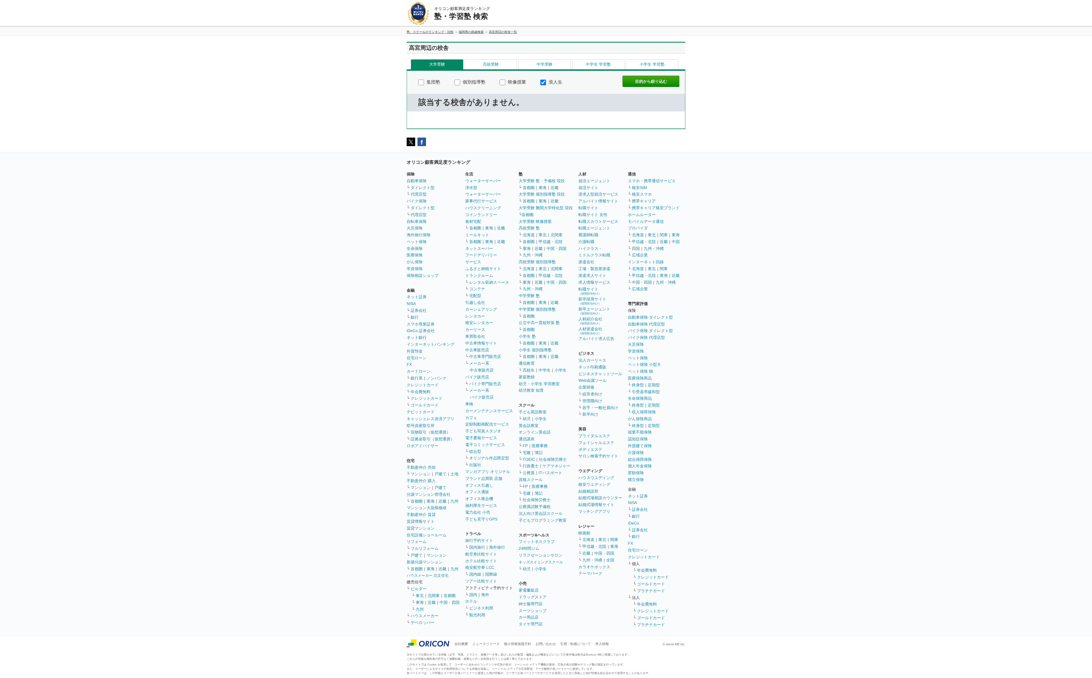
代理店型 (419, 194)
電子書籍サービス (481, 438)
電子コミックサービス (485, 444)
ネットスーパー (479, 248)
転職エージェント (594, 228)
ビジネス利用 (481, 608)
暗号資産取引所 (421, 425)
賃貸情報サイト (421, 521)
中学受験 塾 (529, 295)
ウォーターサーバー (483, 181)
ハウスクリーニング (483, 208)
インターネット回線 (646, 262)
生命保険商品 (640, 398)
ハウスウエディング (596, 477)
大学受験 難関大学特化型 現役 (546, 208)
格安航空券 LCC (479, 567)
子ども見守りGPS (481, 519)
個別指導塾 (473, 82)
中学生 (545, 370)
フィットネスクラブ (537, 541)
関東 (614, 539)
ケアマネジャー (556, 466)
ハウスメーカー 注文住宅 (427, 575)
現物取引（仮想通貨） (430, 432)
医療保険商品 (640, 378)
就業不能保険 (640, 432)
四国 (636, 248)
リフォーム (417, 541)
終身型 (638, 385)
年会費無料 (421, 391)
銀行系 (417, 378)
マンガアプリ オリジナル (487, 471)
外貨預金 (415, 351)
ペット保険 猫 (640, 371)
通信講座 (527, 439)
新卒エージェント (594, 311)
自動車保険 (417, 181)
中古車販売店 (477, 350)
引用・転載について (575, 644)
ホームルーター (642, 214)
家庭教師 (527, 377)
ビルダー (419, 588)
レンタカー (475, 316)
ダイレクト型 (423, 187)
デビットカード (421, 412)
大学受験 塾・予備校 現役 (542, 181)
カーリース (475, 329)
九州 (454, 501)
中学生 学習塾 (598, 64)
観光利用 (477, 615)
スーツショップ (533, 610)
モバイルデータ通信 (646, 221)
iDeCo (633, 523)
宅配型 (475, 295)
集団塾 (432, 82)
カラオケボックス (594, 567)
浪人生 (554, 82)
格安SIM (639, 187)
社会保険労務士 (553, 459)
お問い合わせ (545, 644)
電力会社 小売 (477, 512)
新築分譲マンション (424, 562)
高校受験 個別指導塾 (537, 262)
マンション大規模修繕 (426, 507)
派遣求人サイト (592, 275)
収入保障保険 (644, 412)
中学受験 (545, 64)
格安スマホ (642, 194)
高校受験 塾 (529, 228)
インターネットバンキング (430, 344)
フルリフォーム (425, 548)
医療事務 (540, 445)
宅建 (527, 452)
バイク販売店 (477, 377)
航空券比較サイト (481, 554)
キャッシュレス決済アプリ (430, 418)
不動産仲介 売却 (421, 467)
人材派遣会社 (590, 331)
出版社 (475, 465)
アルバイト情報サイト (598, 201)
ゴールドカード (425, 405)
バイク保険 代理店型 (646, 337)
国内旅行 (477, 547)
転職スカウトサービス (598, 221)
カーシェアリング (481, 309)
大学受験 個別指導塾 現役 (542, 194)
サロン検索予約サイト (598, 456)
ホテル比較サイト (481, 561)
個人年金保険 (640, 466)
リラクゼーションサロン (540, 555)
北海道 (529, 235)
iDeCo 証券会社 (421, 330)
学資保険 (415, 268)
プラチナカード (651, 590)
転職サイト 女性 (592, 214)
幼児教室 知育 (531, 390)
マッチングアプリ (594, 511)
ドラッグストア (533, 597)
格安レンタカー (479, 322)
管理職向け (592, 401)
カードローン (419, 371)
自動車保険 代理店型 (646, 324)
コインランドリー (481, 214)
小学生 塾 (527, 336)
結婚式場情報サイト (596, 504)
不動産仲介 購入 (421, 480)
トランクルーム (479, 275)
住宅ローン (417, 358)
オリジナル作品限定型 (489, 458)
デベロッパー (423, 622)
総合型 (475, 451)
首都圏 (417, 501)
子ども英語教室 (533, 412)
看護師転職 (588, 235)
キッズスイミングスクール (541, 562)
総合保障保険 (640, 459)
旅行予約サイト (479, 540)
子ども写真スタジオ (483, 431)
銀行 (415, 317)
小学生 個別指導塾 (535, 350)
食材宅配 (473, 221)
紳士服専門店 (531, 604)
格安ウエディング (594, 484)
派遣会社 (586, 262)
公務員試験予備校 (535, 506)
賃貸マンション (421, 528)
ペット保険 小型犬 (644, 364)
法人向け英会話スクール (540, 513)
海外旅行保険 (419, 235)
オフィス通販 (477, 492)
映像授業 (516, 82)
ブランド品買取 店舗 (483, 478)
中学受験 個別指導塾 (537, 309)
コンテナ (477, 289)
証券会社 (419, 310)
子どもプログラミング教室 (542, 520)
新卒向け (590, 414)
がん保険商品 (640, 418)
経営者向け (592, 394)
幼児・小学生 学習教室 (539, 383)
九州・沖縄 (533, 255)
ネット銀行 (417, 337)
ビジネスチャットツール (600, 374)
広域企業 (640, 255)
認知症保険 (638, 439)
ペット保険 (417, 241)
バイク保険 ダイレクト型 (650, 330)
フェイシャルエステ (596, 442)
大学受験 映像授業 (535, 221)
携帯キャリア (644, 201)
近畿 (442, 501)
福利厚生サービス (481, 505)
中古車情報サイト (481, 343)
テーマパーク (590, 573)
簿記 (539, 452)
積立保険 (636, 479)
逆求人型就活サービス (598, 194)
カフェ (471, 417)
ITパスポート (550, 472)
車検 (469, 404)
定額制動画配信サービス (487, 424)
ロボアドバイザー (423, 445)
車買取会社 (475, 336)
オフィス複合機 (479, 498)
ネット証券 (417, 297)
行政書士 (531, 466)
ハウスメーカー (425, 615)
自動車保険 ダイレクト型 (650, 317)
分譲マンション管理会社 (428, 494)
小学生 (560, 370)
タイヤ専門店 (531, 624)
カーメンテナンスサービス (489, 411)
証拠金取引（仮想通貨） (432, 439)
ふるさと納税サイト (483, 268)
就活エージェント (594, 181)
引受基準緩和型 (646, 391)
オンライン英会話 (535, 432)
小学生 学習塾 (652, 64)
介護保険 (636, 452)
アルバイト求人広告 (596, 338)
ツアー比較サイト (481, 581)
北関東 (434, 595)
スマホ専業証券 (421, 324)
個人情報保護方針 (517, 644)
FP (525, 445)
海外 (485, 594)
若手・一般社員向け (600, 407)
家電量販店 (529, 590)
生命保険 (415, 248)
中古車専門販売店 (485, 356)
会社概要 (461, 644)
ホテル (471, 601)
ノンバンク (436, 378)
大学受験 (437, 64)
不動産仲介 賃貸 (421, 514)
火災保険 (415, 228)
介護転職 (586, 241)
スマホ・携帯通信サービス (652, 181)
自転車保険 (417, 221)
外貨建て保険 (640, 445)
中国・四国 (450, 602)
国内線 (475, 574)
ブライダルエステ (594, 436)
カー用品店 (529, 617)
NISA (411, 303)
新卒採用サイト (592, 301)
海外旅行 (497, 547)
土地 (454, 474)
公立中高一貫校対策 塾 (539, 322)
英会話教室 (529, 425)
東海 (431, 501)
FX (409, 364)
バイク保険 (417, 201)
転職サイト (588, 208)
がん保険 (415, 262)
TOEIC (529, 459)
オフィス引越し (479, 485)
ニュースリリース (486, 644)
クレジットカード (423, 385)
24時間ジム (529, 548)
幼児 (527, 418)
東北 (420, 595)
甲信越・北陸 (550, 241)
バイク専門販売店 (485, 383)
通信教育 (527, 363)
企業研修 (586, 387)
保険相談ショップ (423, 275)
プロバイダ (638, 228)
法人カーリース (592, 360)
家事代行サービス (481, 201)
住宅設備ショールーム (426, 535)
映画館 (584, 533)
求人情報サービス (594, 282)
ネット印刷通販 (592, 367)
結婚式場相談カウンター (600, 497)
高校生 (529, 370)
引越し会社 (475, 302)
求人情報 (602, 644)
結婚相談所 (588, 491)
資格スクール (531, 479)
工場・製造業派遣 (594, 268)
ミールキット (477, 235)
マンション (421, 474)
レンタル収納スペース (489, 282)
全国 (610, 560)
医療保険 (415, 255)
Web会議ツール (592, 380)
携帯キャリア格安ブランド (656, 208)
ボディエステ (590, 449)
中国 (676, 241)
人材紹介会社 (590, 321)
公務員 (529, 472)
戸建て (440, 474)
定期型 (654, 385)
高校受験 (491, 64)
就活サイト (588, 187)
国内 (473, 594)
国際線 (491, 574)
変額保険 (636, 472)
